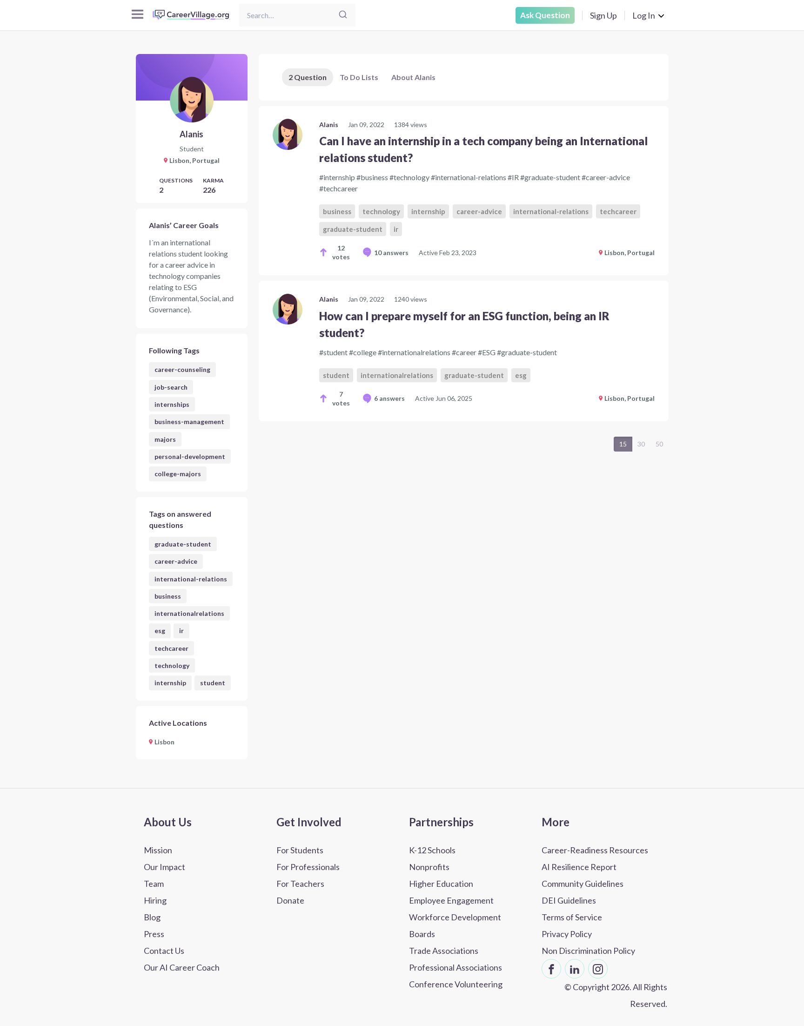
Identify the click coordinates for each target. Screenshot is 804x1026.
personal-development (189, 456)
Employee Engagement (451, 900)
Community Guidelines (582, 883)
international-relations (190, 579)
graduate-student (182, 544)
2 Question (307, 77)
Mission (158, 850)
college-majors (177, 474)
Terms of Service (572, 917)
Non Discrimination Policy (588, 950)
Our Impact (164, 867)
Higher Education (441, 883)
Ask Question (545, 15)
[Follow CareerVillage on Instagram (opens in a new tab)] (598, 969)
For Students (299, 850)
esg (159, 630)
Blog (152, 917)
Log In (643, 15)
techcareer (171, 648)
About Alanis (413, 77)
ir (181, 630)
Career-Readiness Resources (595, 850)
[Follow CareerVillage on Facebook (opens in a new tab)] (551, 969)
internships (171, 404)
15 (623, 444)
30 (641, 444)
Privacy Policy (567, 934)
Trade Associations (443, 950)
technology (171, 665)
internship (170, 683)
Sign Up (603, 15)
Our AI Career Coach (182, 967)
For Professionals (308, 867)
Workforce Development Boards (455, 925)
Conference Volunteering (455, 984)
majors (165, 439)
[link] (464, 190)
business (167, 596)
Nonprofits (429, 867)
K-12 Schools (432, 850)
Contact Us (164, 950)
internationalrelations (189, 613)
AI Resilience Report (579, 867)
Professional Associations (455, 967)
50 (659, 444)
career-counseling (182, 369)
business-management (189, 421)
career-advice (175, 561)
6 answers (389, 398)
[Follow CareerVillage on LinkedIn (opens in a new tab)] (574, 969)
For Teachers (300, 883)
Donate (290, 900)
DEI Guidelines (569, 900)
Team (154, 883)
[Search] (343, 15)
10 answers (391, 252)
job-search (171, 387)
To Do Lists (359, 77)
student (212, 683)
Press (154, 934)
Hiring (155, 900)
